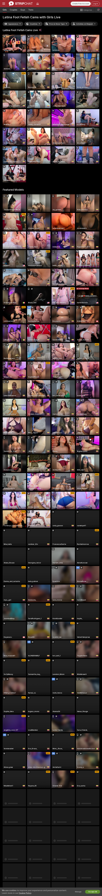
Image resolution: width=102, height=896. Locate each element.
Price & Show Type (57, 24)
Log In (95, 4)
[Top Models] (37, 3)
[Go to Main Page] (20, 3)
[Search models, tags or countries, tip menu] (98, 10)
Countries (33, 24)
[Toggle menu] (3, 3)
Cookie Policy (25, 893)
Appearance (13, 24)
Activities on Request (84, 24)
